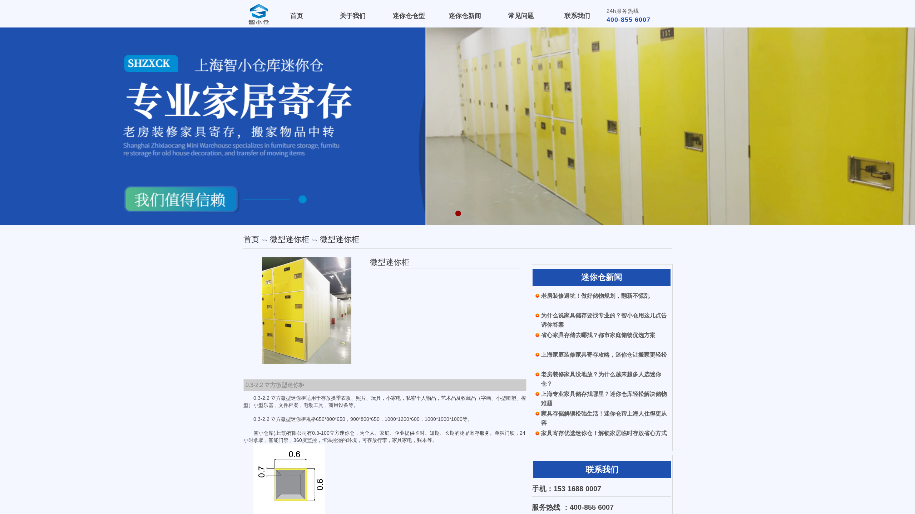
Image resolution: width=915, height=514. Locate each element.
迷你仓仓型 (409, 15)
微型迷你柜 (289, 239)
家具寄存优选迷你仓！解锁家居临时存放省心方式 (604, 433)
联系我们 (577, 15)
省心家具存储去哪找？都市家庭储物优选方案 (598, 335)
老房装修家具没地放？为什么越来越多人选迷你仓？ (601, 379)
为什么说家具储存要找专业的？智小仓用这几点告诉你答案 (604, 320)
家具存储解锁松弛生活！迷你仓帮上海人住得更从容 (604, 418)
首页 (251, 239)
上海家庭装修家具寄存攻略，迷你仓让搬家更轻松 (604, 355)
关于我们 (353, 15)
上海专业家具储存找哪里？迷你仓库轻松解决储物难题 (604, 398)
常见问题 (521, 15)
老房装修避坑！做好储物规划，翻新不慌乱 (595, 296)
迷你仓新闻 (465, 15)
